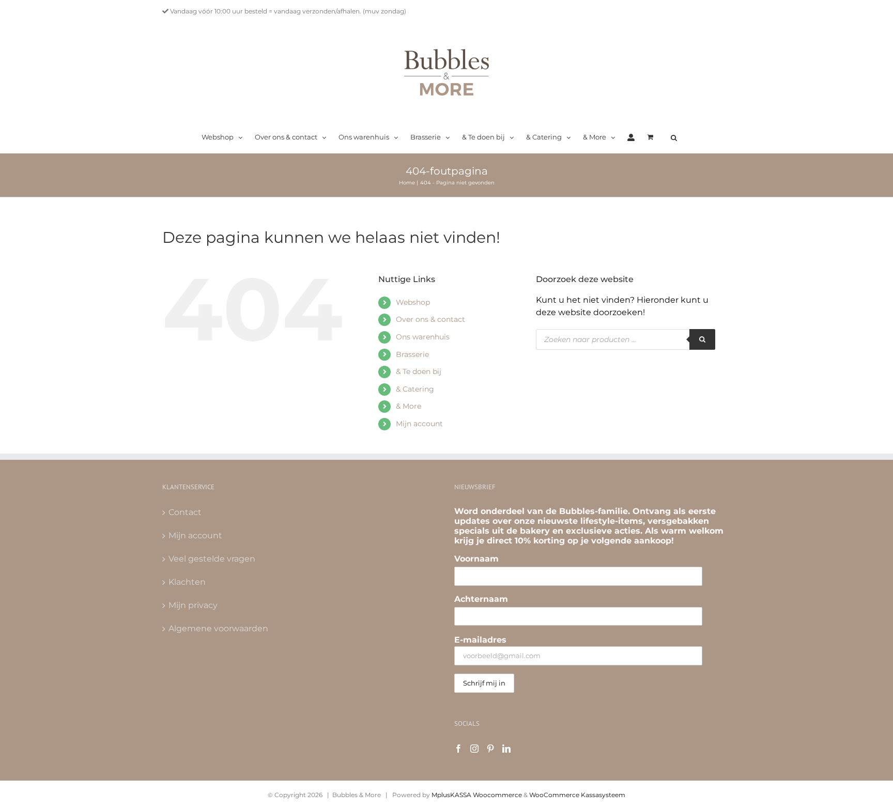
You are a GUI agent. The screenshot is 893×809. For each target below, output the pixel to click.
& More (408, 406)
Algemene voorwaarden (218, 628)
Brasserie (412, 354)
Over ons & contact (430, 319)
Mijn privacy (193, 605)
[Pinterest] (490, 748)
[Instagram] (474, 748)
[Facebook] (458, 748)
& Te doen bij (418, 371)
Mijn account (419, 423)
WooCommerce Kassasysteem (577, 795)
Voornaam (476, 559)
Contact (185, 512)
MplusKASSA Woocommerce (477, 795)
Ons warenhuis (423, 336)
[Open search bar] (674, 138)
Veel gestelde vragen (211, 559)
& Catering (415, 389)
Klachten (187, 582)
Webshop (413, 302)
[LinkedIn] (506, 748)
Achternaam (481, 599)
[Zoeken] (702, 339)
